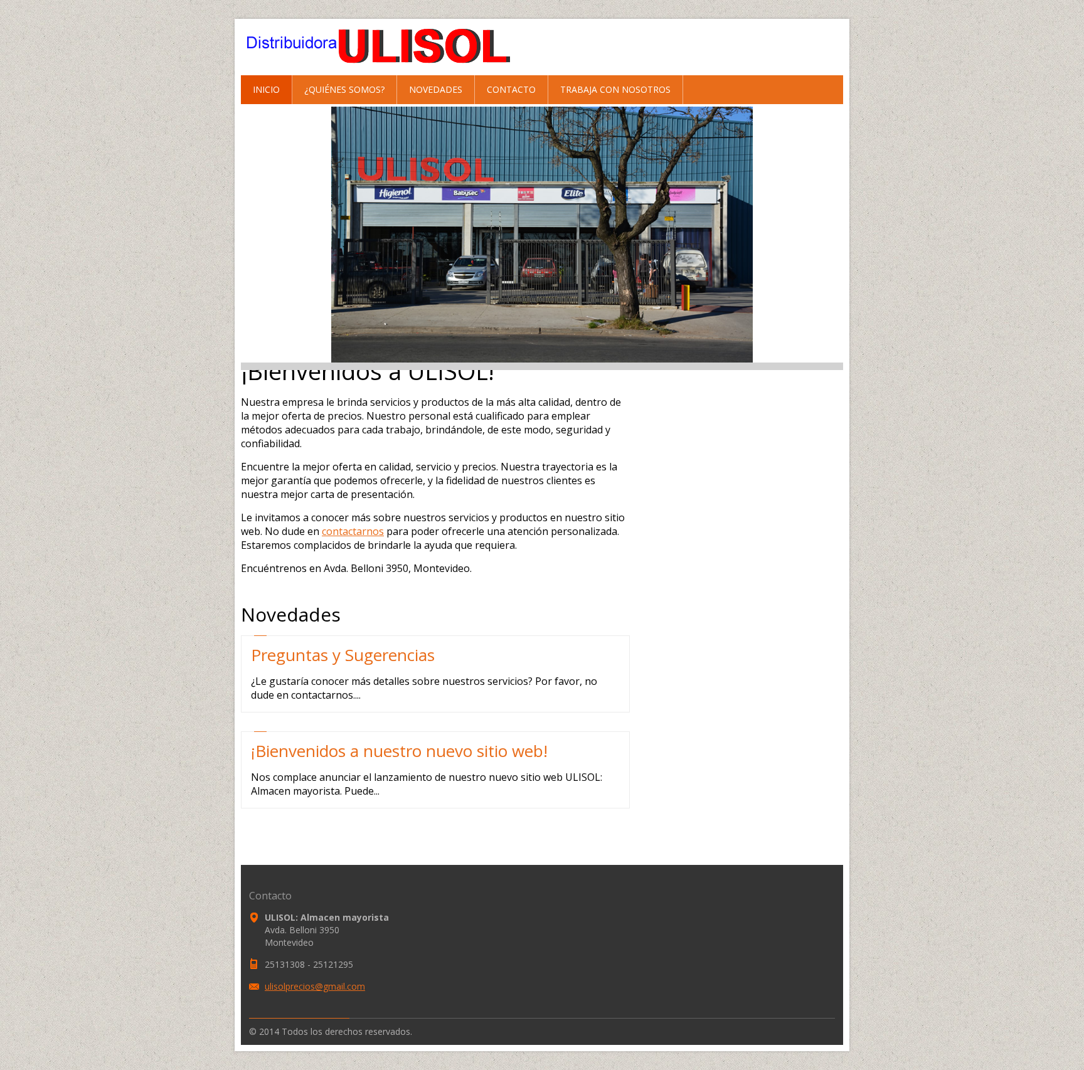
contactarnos (353, 531)
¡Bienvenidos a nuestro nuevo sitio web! (399, 750)
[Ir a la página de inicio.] (388, 68)
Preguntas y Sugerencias (343, 655)
